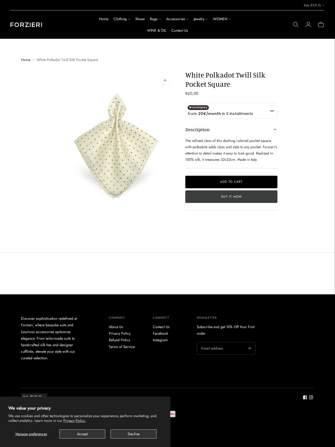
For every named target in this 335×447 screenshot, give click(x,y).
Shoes (140, 18)
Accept (82, 434)
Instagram (160, 340)
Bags (154, 18)
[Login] (308, 24)
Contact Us (179, 30)
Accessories (175, 18)
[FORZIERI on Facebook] (305, 398)
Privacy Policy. (74, 420)
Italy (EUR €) (312, 5)
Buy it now (231, 196)
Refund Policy (119, 340)
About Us (116, 326)
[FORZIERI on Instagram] (311, 398)
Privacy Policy (120, 333)
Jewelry (199, 18)
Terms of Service (122, 346)
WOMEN (220, 18)
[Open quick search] (295, 24)
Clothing (120, 18)
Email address (211, 342)
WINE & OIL (156, 30)
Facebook (160, 333)
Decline (133, 434)
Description (197, 129)
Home (103, 18)
